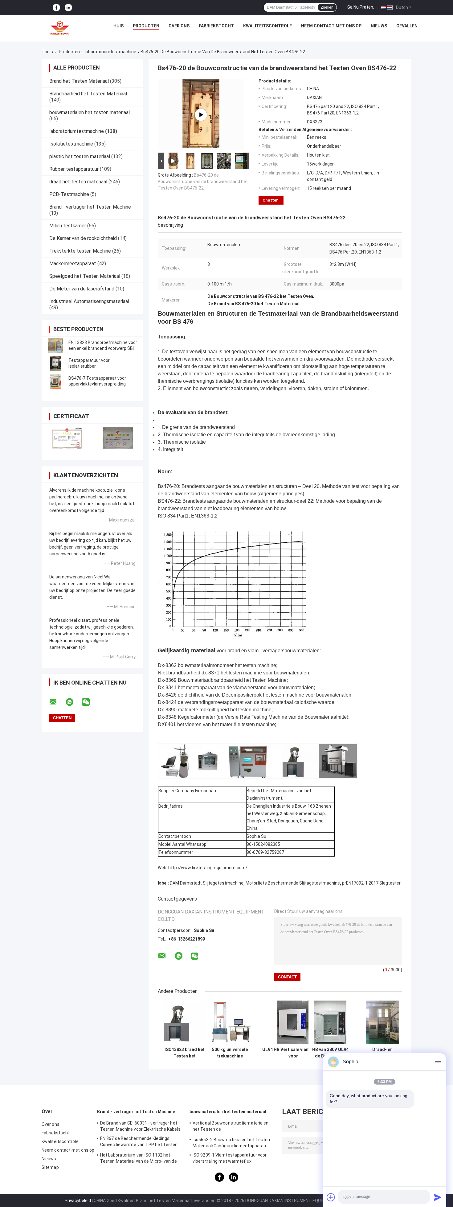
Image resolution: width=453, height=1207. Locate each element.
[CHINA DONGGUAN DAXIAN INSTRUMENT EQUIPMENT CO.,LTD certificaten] (67, 438)
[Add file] (331, 1197)
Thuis (47, 51)
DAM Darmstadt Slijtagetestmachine (206, 883)
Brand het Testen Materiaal (79, 81)
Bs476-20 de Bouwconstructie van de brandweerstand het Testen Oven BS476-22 (203, 181)
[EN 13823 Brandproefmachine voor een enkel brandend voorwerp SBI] (55, 345)
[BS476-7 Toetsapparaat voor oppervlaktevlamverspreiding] (55, 381)
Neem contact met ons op (331, 25)
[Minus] (437, 1061)
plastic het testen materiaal (79, 156)
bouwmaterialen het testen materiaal (89, 112)
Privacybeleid (78, 1200)
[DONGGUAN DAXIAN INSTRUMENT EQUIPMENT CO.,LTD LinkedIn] (68, 7)
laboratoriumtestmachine (110, 51)
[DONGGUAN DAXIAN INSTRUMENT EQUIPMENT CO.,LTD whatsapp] (73, 702)
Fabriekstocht (216, 25)
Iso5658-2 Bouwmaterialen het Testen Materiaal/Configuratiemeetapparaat (231, 1142)
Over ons (179, 25)
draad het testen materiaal (78, 182)
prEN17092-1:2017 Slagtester (371, 883)
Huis (118, 25)
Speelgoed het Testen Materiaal (84, 276)
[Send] (438, 1197)
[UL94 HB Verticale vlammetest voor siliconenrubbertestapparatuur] (293, 1022)
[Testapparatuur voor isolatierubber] (55, 363)
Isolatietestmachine (71, 144)
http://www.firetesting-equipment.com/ (207, 867)
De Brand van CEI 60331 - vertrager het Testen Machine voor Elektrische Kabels (140, 1126)
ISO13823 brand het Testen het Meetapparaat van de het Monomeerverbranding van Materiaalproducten (184, 1053)
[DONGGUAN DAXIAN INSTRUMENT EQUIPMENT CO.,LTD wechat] (89, 702)
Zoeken (327, 7)
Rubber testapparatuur (74, 169)
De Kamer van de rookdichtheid (83, 238)
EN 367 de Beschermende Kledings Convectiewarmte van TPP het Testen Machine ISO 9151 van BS (139, 1142)
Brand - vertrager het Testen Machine (90, 207)
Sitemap (50, 1167)
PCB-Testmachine (69, 194)
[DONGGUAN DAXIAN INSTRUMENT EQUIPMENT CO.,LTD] (60, 27)
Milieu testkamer (67, 226)
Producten (146, 25)
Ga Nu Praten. (360, 7)
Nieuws (379, 25)
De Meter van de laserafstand (81, 289)
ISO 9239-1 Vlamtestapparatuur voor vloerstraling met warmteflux (230, 1158)
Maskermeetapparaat (72, 263)
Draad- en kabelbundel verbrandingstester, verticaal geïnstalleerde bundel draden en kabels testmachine (382, 1053)
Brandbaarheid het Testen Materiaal (88, 94)
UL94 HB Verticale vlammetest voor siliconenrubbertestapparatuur (293, 1053)
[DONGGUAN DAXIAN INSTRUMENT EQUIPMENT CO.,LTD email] (57, 702)
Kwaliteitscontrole (267, 25)
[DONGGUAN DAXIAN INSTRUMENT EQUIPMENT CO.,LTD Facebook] (56, 7)
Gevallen (407, 25)
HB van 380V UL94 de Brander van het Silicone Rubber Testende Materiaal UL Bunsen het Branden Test (330, 1053)
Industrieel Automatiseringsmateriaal (89, 301)
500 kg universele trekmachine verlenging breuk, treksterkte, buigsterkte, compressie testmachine (230, 1053)
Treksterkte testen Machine (80, 251)
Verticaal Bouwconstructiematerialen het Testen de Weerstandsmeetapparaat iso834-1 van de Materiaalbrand (233, 1127)
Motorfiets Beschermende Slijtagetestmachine (293, 883)
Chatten (271, 200)
